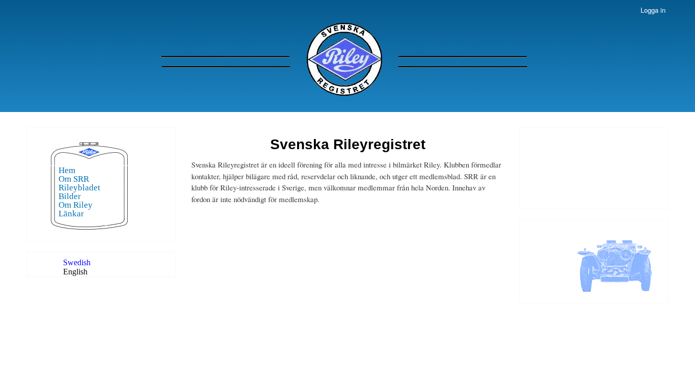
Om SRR (74, 179)
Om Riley (76, 205)
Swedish (77, 262)
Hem (67, 170)
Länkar (71, 213)
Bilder (70, 196)
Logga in (653, 10)
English (75, 271)
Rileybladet (79, 187)
